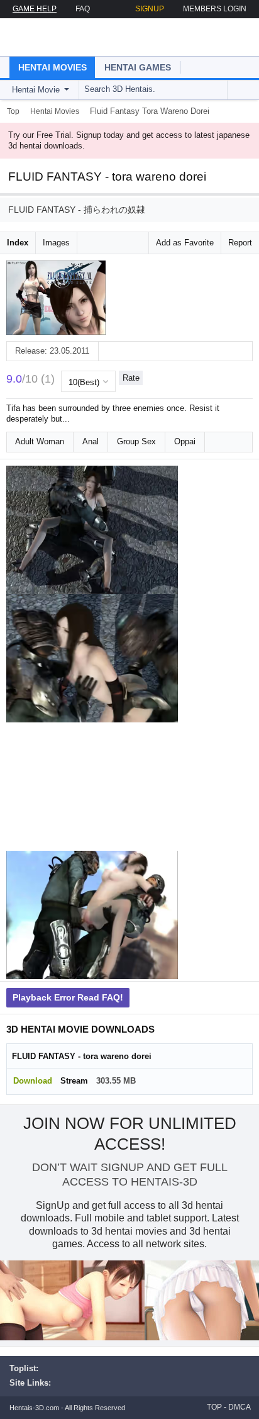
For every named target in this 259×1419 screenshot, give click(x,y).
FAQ (82, 8)
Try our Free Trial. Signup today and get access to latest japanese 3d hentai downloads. (129, 140)
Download (32, 1080)
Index (17, 242)
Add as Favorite (185, 242)
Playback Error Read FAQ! (68, 997)
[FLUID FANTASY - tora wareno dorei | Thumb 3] (92, 786)
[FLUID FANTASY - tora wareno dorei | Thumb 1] (92, 530)
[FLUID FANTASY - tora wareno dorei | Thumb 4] (92, 915)
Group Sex (136, 441)
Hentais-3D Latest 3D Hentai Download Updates (80, 37)
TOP (214, 1407)
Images (56, 242)
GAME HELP (35, 8)
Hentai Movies (52, 67)
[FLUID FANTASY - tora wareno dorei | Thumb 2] (92, 658)
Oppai (185, 441)
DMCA (239, 1407)
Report (240, 242)
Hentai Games (137, 67)
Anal (90, 441)
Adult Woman (39, 441)
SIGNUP (149, 8)
